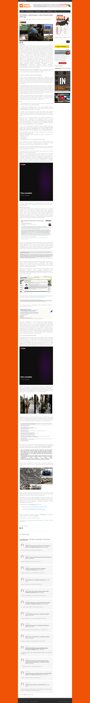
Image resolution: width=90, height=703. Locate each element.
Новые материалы (29, 11)
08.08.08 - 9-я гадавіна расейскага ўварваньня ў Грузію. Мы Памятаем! (38, 557)
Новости (44, 19)
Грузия (28, 534)
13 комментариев (28, 19)
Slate (69, 37)
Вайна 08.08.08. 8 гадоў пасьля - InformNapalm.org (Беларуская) (37, 625)
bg (25, 22)
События (21, 20)
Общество (48, 19)
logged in (25, 694)
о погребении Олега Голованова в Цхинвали (37, 297)
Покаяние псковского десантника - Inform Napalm (34, 684)
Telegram (65, 37)
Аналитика (38, 19)
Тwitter (60, 37)
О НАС (55, 11)
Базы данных (38, 11)
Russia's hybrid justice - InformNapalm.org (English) (34, 579)
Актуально (33, 19)
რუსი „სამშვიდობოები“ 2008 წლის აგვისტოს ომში (36, 509)
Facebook (56, 37)
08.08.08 (24, 534)
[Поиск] (68, 41)
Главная (22, 11)
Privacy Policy (26, 701)
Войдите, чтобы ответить (29, 558)
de (21, 22)
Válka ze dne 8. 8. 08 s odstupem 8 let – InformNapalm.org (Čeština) (37, 636)
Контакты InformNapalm (34, 701)
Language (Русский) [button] (22, 0)
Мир (41, 19)
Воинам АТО (49, 11)
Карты (44, 11)
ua (23, 22)
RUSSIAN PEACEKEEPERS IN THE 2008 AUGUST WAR (37, 506)
